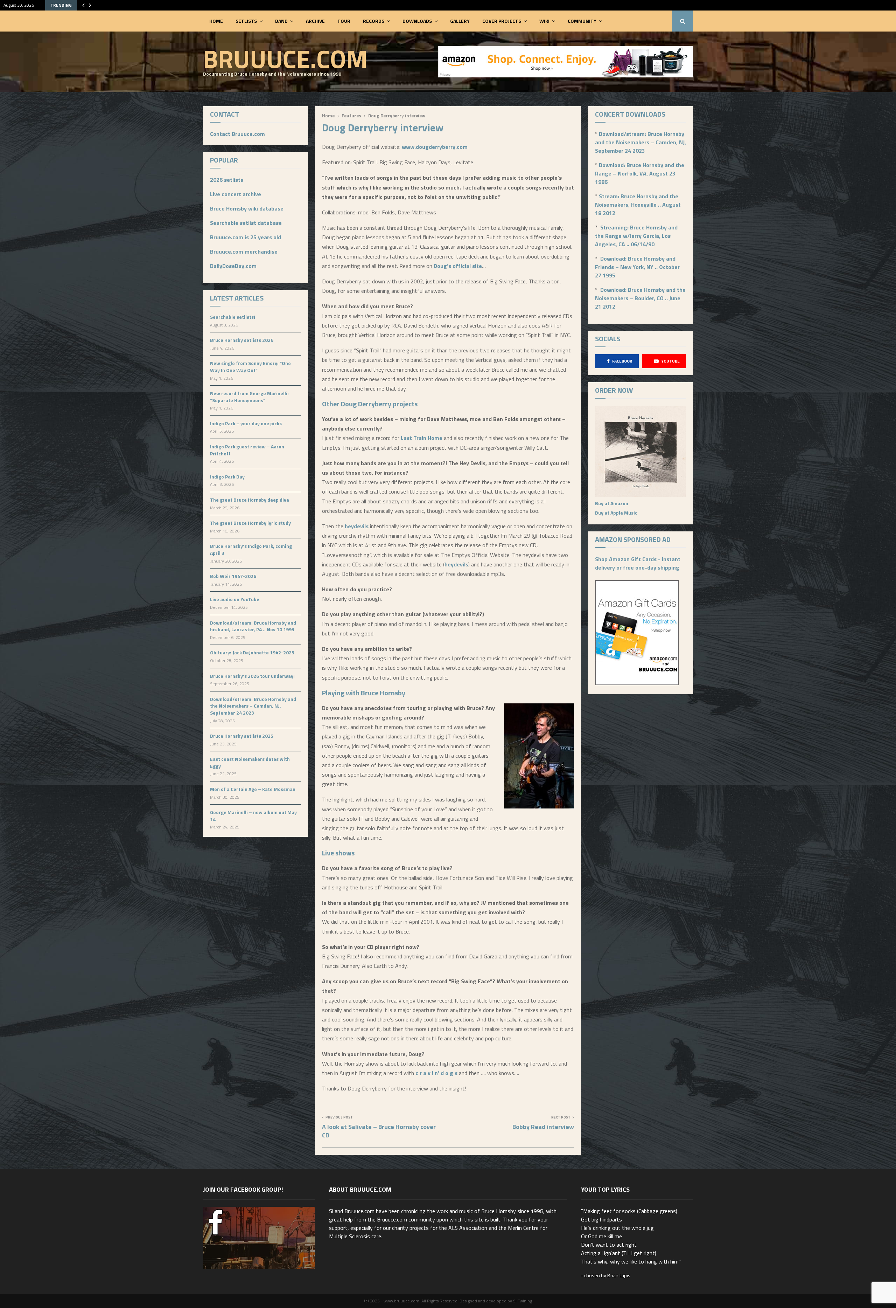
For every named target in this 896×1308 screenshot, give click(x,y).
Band (281, 21)
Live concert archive (235, 194)
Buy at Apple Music (616, 512)
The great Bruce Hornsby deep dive (249, 499)
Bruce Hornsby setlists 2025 (241, 735)
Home (216, 21)
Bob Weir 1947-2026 (233, 576)
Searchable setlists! (232, 317)
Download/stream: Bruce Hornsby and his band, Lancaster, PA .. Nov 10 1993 (253, 626)
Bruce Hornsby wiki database (247, 208)
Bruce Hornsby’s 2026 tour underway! (252, 676)
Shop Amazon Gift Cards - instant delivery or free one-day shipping (637, 563)
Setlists (246, 21)
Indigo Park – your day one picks (246, 423)
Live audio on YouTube (234, 599)
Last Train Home (421, 438)
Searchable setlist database (246, 223)
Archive (315, 21)
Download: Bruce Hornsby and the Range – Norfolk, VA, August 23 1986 (639, 173)
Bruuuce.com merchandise (244, 251)
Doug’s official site (458, 266)
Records (373, 21)
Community (582, 21)
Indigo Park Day (227, 476)
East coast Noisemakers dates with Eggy (250, 762)
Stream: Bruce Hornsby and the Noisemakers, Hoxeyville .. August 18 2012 (638, 204)
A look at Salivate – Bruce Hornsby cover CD (379, 1131)
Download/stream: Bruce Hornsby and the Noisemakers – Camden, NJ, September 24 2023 (253, 705)
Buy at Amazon (611, 503)
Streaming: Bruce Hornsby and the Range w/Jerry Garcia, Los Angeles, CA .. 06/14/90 (636, 235)
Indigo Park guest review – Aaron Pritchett (247, 450)
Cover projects (501, 21)
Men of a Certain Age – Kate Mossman (252, 789)
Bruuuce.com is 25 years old (245, 237)
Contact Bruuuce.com (237, 134)
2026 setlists (226, 179)
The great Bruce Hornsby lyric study (250, 522)
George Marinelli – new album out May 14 (253, 815)
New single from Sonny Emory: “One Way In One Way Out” (250, 366)
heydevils (357, 526)
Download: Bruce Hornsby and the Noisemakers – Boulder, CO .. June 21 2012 (640, 298)
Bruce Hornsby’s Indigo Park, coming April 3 (251, 549)
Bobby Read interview (543, 1126)
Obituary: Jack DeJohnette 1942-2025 (252, 652)
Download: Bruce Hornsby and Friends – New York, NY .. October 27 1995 (637, 267)
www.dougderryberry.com (435, 147)
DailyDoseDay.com (233, 266)
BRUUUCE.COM (285, 58)
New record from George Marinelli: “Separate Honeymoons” (249, 397)
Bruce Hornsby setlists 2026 (241, 340)
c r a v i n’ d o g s (436, 1073)
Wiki (544, 21)
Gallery (460, 21)
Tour (343, 21)
